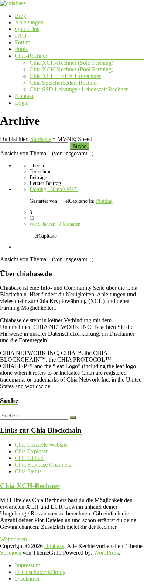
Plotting (104, 201)
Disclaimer (27, 578)
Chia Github (29, 458)
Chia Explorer (31, 451)
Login (22, 103)
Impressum (27, 565)
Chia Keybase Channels (43, 464)
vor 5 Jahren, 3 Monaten (55, 224)
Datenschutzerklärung (40, 572)
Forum (22, 42)
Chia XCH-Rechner (30, 486)
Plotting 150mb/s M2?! (54, 189)
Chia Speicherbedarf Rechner (64, 83)
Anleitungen (29, 22)
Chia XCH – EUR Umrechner (65, 76)
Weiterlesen (13, 539)
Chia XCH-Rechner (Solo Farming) (71, 63)
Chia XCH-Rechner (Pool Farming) (71, 69)
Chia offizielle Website (41, 444)
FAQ (21, 36)
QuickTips (27, 29)
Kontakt (24, 96)
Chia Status (28, 471)
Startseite (40, 139)
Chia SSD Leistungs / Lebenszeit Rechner (79, 89)
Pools (21, 49)
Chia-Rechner (31, 56)
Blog (20, 16)
